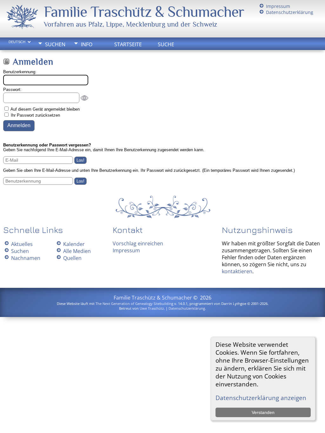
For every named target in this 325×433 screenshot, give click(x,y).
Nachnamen (25, 258)
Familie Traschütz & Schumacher (144, 11)
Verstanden (263, 412)
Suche (166, 44)
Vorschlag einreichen (138, 243)
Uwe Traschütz (152, 308)
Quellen (72, 258)
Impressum (278, 6)
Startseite (128, 44)
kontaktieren (237, 271)
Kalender (74, 244)
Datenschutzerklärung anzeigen (261, 398)
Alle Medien (77, 251)
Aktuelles (22, 244)
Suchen (55, 44)
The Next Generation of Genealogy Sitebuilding (134, 303)
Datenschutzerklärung (289, 12)
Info (86, 44)
